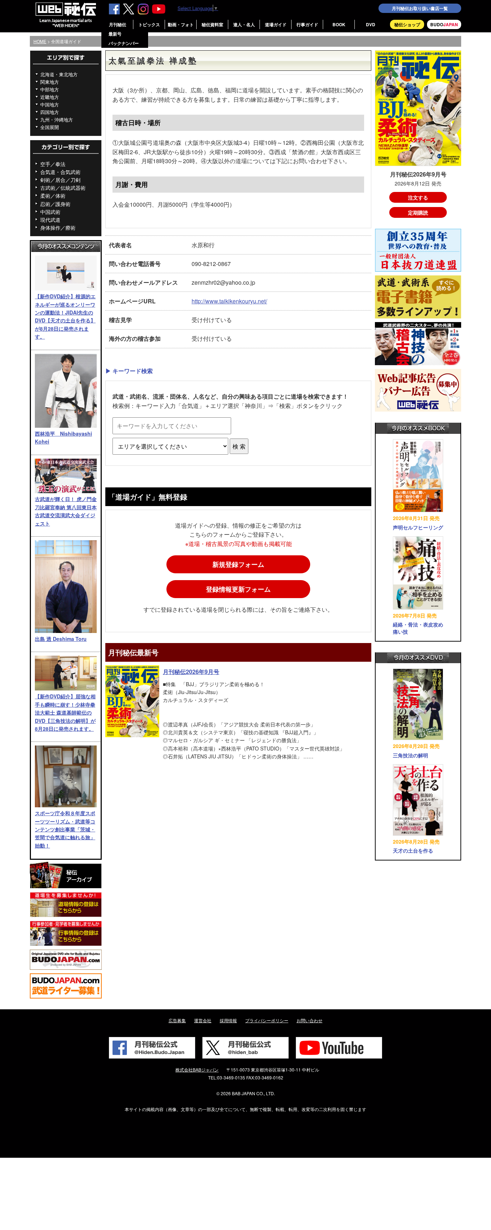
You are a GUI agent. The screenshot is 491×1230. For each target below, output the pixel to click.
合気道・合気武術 (60, 171)
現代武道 (50, 219)
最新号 (115, 34)
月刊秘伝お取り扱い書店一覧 (420, 8)
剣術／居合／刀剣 (60, 179)
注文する (418, 197)
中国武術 (50, 211)
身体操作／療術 (57, 227)
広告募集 (177, 1020)
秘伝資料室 (212, 24)
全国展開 (49, 127)
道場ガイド (275, 24)
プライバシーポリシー (266, 1020)
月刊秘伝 (117, 24)
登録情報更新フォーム (238, 589)
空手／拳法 (52, 163)
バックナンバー (124, 43)
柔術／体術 (52, 195)
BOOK (338, 24)
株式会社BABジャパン (197, 1069)
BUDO (444, 24)
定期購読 (418, 212)
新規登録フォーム (238, 564)
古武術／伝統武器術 (63, 187)
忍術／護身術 (55, 203)
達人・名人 (244, 24)
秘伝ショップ (407, 24)
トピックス (149, 24)
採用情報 (228, 1020)
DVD (370, 24)
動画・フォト (181, 24)
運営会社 (202, 1020)
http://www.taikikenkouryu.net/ (229, 301)
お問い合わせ (309, 1020)
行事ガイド (307, 24)
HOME (39, 41)
